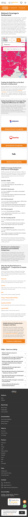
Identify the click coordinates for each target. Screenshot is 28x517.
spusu (2, 457)
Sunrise (3, 285)
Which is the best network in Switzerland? (9, 353)
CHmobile (3, 463)
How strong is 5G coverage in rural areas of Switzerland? (13, 380)
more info (10, 514)
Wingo (2, 446)
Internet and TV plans (6, 473)
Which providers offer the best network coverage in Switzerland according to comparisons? (12, 363)
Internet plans (4, 411)
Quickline (3, 453)
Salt (2, 292)
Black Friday (4, 407)
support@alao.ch (7, 485)
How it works (4, 433)
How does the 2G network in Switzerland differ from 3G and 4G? (12, 376)
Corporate (22, 7)
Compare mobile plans (14, 341)
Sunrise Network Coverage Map (14, 145)
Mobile (6, 7)
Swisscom (3, 279)
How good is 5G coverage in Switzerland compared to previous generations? (12, 357)
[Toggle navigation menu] (25, 2)
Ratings (3, 400)
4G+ (14, 40)
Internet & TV (14, 7)
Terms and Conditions (6, 419)
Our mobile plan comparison (10, 333)
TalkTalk (3, 455)
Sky (2, 461)
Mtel (2, 459)
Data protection (5, 421)
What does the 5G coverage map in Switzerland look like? (11, 367)
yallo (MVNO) (4, 308)
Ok (22, 512)
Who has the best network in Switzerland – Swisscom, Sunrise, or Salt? (13, 372)
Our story (3, 431)
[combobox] (14, 44)
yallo (2, 449)
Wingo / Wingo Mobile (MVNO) (9, 297)
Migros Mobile (4, 451)
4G (9, 40)
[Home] (3, 2)
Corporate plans (5, 475)
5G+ (23, 40)
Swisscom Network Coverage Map (14, 129)
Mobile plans (4, 409)
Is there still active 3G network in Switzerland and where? (10, 384)
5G (18, 40)
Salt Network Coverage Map (14, 162)
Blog (2, 398)
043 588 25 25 (7, 482)
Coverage (3, 435)
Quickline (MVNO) (6, 303)
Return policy (4, 423)
